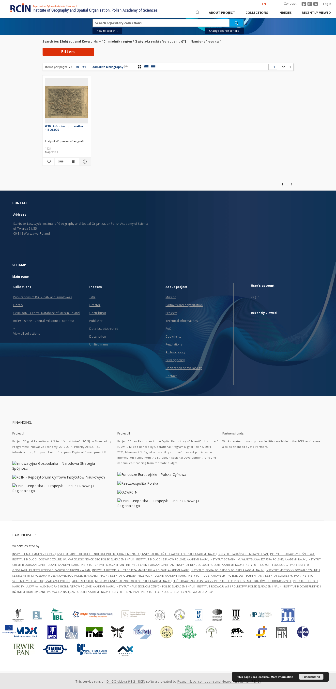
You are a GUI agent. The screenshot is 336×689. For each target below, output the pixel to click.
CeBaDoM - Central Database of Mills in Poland (46, 313)
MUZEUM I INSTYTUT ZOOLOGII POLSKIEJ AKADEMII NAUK (133, 581)
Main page (20, 276)
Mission (171, 297)
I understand (311, 676)
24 (70, 67)
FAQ (168, 329)
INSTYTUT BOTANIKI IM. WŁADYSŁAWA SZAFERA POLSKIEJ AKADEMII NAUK (258, 559)
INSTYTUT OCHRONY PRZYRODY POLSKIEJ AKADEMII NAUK (147, 575)
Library (18, 305)
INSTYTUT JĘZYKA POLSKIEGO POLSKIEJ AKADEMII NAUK (227, 570)
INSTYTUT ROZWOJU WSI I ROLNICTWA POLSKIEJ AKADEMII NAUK (239, 586)
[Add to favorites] (48, 161)
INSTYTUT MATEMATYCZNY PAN (33, 554)
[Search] (236, 23)
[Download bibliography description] (60, 161)
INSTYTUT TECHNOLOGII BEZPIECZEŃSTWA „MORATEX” (177, 592)
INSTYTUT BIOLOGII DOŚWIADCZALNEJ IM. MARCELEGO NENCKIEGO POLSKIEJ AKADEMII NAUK (73, 559)
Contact (171, 376)
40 (77, 67)
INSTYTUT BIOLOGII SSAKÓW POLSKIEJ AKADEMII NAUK (172, 559)
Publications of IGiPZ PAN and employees (42, 297)
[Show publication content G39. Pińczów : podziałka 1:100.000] (73, 161)
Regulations (174, 344)
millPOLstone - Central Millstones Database (44, 321)
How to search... (107, 30)
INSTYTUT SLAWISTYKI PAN (282, 575)
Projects (171, 313)
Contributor (97, 313)
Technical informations (182, 321)
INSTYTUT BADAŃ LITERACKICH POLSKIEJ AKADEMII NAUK (178, 554)
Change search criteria (224, 30)
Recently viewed (316, 13)
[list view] (153, 66)
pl (272, 3)
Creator (94, 305)
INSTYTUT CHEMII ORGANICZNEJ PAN (150, 565)
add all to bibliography (107, 67)
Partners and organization (184, 305)
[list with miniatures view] (146, 66)
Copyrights (173, 336)
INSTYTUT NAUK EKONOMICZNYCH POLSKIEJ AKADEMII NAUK (156, 586)
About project (222, 13)
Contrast (290, 3)
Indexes (285, 13)
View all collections (26, 333)
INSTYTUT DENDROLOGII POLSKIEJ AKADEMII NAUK (209, 565)
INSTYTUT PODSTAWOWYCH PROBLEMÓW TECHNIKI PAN (225, 575)
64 (84, 67)
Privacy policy (175, 360)
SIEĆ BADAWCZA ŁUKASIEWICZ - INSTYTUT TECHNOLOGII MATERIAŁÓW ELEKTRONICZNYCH (232, 581)
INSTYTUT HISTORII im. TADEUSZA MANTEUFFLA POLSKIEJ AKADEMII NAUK (140, 570)
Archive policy (175, 352)
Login (327, 4)
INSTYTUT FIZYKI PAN (125, 592)
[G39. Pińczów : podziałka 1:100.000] (66, 102)
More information (282, 677)
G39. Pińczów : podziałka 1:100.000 (64, 128)
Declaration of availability (184, 368)
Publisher (96, 321)
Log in (255, 297)
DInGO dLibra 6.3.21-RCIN (126, 681)
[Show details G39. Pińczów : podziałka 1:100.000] (84, 161)
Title (92, 297)
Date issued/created (103, 329)
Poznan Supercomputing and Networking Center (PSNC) (218, 681)
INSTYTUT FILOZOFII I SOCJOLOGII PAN (270, 565)
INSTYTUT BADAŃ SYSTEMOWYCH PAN (243, 554)
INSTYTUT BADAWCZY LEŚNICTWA (292, 554)
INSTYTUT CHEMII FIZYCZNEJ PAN (103, 565)
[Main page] (197, 12)
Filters (68, 51)
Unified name (98, 344)
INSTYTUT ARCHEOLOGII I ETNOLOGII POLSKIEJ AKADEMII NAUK (98, 554)
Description (97, 336)
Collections (256, 13)
